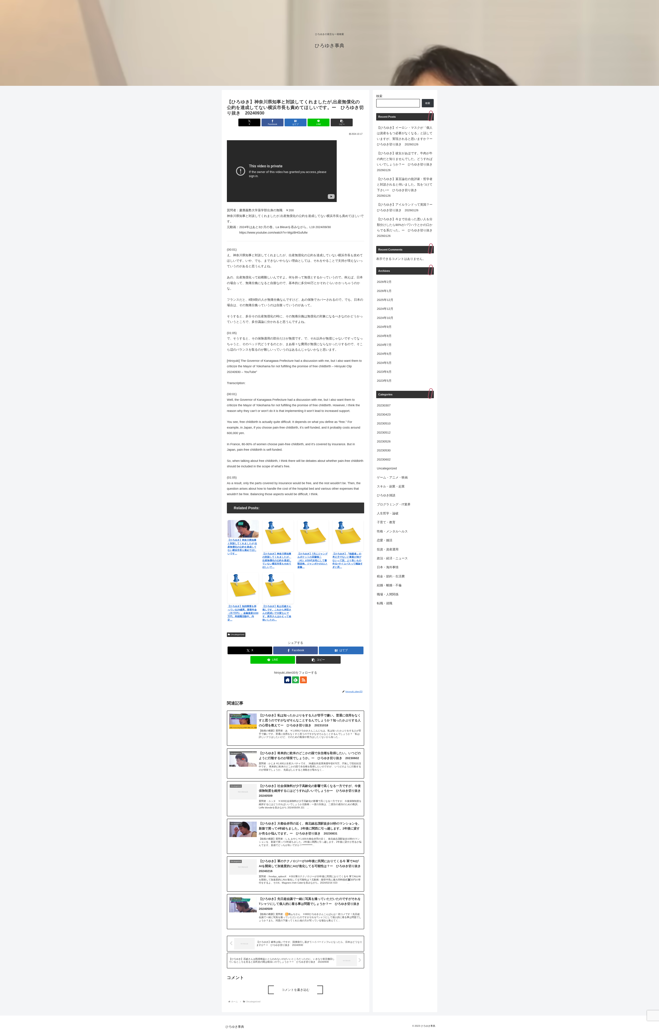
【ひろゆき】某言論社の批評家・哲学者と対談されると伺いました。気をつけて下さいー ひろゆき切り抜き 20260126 (404, 187)
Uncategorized (237, 634)
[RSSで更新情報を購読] (303, 679)
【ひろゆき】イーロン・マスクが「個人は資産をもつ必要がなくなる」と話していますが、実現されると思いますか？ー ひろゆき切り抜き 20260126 (405, 136)
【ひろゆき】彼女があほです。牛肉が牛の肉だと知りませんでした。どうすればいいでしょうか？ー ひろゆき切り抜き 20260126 (405, 162)
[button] (342, 122)
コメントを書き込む (295, 990)
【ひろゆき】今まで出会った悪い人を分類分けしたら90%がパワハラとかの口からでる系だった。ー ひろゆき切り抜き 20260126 (405, 227)
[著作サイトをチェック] (287, 679)
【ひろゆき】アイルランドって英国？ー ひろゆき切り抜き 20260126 (405, 207)
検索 (379, 96)
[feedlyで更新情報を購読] (295, 679)
